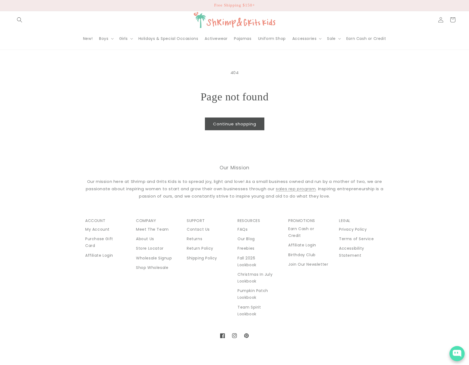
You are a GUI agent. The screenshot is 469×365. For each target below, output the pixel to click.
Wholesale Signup (154, 258)
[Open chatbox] (457, 353)
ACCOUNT (95, 220)
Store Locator (150, 248)
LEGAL (344, 220)
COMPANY (146, 220)
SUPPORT (196, 220)
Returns (194, 239)
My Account (97, 229)
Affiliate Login (99, 255)
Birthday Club (302, 255)
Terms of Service (356, 239)
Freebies (246, 248)
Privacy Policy (353, 229)
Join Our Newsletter (308, 264)
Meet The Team (152, 229)
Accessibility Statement (351, 252)
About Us (145, 239)
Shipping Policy (202, 258)
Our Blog (246, 239)
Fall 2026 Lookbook (246, 261)
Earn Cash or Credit (301, 232)
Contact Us (198, 229)
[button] (20, 20)
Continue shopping (234, 124)
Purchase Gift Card (99, 242)
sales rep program (296, 189)
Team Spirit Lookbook (249, 310)
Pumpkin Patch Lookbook (252, 294)
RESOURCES (248, 220)
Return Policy (200, 248)
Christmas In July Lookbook (254, 278)
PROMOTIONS (301, 220)
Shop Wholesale (152, 267)
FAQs (242, 229)
